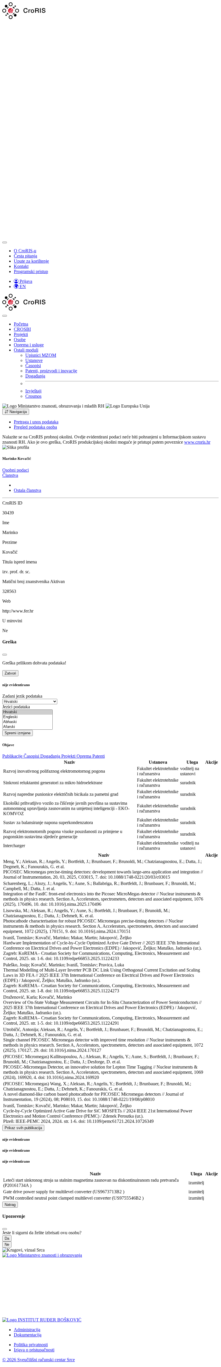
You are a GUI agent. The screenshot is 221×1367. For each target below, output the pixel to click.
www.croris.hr (197, 442)
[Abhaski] (27, 722)
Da (7, 1238)
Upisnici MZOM (40, 355)
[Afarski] (27, 726)
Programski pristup (31, 271)
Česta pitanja (25, 255)
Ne (7, 1244)
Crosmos (33, 396)
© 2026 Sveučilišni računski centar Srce (38, 1359)
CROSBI (22, 329)
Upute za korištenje (31, 261)
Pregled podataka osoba (35, 427)
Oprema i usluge (29, 344)
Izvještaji (33, 391)
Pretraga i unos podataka (36, 421)
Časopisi (33, 365)
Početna (21, 324)
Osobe (20, 339)
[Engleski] (27, 717)
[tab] (15, 470)
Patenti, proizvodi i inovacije (51, 370)
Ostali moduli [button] (26, 350)
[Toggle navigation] (4, 242)
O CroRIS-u (25, 250)
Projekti (21, 334)
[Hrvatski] (27, 712)
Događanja (35, 376)
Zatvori (10, 673)
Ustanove (34, 360)
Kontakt (21, 266)
